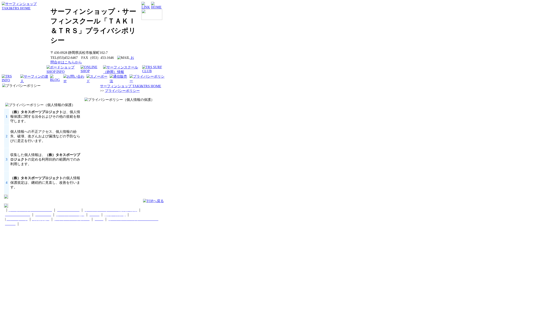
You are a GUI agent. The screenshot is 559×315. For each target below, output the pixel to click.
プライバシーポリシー (122, 91)
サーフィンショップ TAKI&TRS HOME (130, 86)
